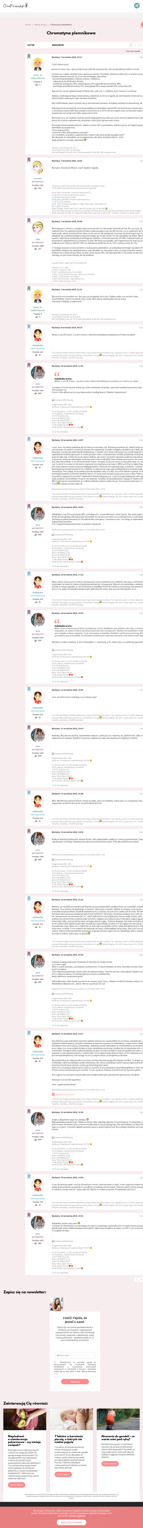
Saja (38, 239)
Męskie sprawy (40, 24)
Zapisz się (75, 1381)
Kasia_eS (37, 75)
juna (38, 384)
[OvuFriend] (15, 7)
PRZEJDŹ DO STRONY (71, 1522)
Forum (28, 24)
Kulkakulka (38, 345)
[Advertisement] (10, 59)
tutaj (56, 1373)
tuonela (38, 178)
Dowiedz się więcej (77, 1515)
